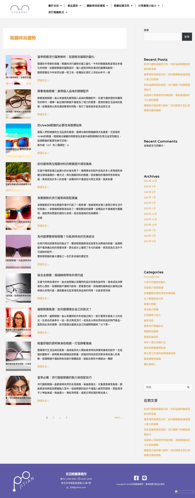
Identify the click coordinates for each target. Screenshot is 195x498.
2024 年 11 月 (150, 219)
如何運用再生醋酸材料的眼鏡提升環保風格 (64, 164)
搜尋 (146, 30)
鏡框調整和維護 (152, 358)
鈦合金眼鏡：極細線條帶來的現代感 (60, 275)
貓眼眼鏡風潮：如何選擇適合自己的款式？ (64, 309)
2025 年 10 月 (150, 181)
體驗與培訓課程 (96, 5)
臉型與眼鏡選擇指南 (155, 347)
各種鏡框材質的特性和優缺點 (159, 293)
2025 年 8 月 (150, 192)
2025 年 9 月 (150, 186)
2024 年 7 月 (150, 230)
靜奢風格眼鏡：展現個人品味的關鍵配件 (63, 91)
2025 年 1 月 (150, 208)
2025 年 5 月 (150, 202)
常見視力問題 (151, 309)
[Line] (144, 478)
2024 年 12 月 (150, 213)
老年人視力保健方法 (155, 342)
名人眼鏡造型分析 (153, 298)
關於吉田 (53, 5)
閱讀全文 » (43, 80)
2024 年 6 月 (150, 235)
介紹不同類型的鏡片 (155, 282)
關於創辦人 (150, 364)
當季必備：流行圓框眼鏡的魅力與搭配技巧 (64, 377)
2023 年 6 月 (150, 241)
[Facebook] (136, 478)
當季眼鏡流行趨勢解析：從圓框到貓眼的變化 (66, 57)
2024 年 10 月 (150, 224)
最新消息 (149, 320)
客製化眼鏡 (150, 304)
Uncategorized (151, 276)
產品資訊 (73, 5)
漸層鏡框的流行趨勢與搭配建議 (57, 198)
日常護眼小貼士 (147, 5)
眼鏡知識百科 (122, 5)
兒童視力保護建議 (153, 287)
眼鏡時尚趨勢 (151, 331)
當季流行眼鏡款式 (153, 326)
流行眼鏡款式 (56, 12)
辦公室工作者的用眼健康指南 (159, 353)
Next (118, 417)
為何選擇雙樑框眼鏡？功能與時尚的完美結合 (66, 236)
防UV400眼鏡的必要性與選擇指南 (59, 125)
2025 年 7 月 (150, 197)
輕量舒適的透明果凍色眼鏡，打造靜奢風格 (64, 343)
